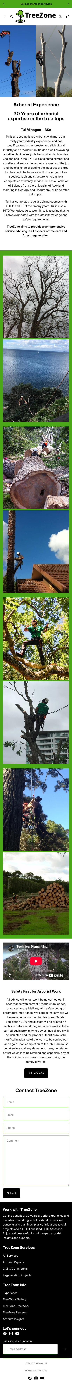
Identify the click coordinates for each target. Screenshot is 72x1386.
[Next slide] (68, 4)
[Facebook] (5, 1333)
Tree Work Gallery (14, 1299)
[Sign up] (64, 1349)
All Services (36, 1073)
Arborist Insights (13, 1319)
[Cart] (68, 16)
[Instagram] (11, 1333)
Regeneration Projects (17, 1275)
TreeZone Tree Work (16, 1306)
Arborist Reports (13, 1262)
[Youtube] (17, 1333)
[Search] (11, 16)
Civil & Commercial (15, 1268)
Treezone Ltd (40, 1363)
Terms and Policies (36, 1370)
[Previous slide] (4, 4)
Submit (11, 1193)
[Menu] (4, 16)
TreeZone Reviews (15, 1312)
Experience (10, 1293)
